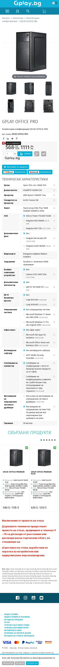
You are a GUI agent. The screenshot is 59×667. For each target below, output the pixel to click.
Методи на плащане (13, 620)
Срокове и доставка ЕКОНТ (16, 628)
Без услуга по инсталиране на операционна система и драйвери (39, 399)
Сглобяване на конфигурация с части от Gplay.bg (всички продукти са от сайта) (38, 367)
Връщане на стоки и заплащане (19, 636)
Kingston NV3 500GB (37, 222)
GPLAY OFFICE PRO (28, 21)
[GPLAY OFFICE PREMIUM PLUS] (43, 458)
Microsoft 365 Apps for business (36, 336)
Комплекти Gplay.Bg (28, 574)
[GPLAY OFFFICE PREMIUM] (15, 458)
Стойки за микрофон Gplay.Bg (20, 571)
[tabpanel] (15, 478)
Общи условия (11, 614)
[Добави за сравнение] (43, 153)
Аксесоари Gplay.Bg (29, 569)
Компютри (18, 18)
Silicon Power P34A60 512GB (38, 216)
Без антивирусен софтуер (38, 350)
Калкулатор (20, 172)
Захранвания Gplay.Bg (24, 583)
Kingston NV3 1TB (38, 228)
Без (27, 233)
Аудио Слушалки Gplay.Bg (46, 576)
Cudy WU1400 (36, 300)
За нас (7, 622)
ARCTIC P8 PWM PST (37, 288)
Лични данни (8, 663)
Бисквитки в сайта (13, 630)
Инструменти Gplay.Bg (17, 580)
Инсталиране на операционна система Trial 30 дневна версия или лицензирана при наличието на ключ (38, 412)
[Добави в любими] (36, 153)
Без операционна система (38, 309)
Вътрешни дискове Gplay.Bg (36, 580)
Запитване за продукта (16, 167)
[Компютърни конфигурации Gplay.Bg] (12, 158)
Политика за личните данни (17, 633)
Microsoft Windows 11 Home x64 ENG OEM (38, 315)
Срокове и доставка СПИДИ (16, 625)
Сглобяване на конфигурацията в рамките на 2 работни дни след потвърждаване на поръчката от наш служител (38, 383)
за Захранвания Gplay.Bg (41, 583)
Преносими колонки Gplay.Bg (25, 576)
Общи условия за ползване (17, 617)
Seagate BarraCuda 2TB (36, 239)
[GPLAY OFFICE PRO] (10, 88)
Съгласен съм (32, 663)
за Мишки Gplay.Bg (39, 571)
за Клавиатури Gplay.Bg (23, 578)
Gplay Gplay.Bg (15, 569)
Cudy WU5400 (36, 304)
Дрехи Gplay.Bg (42, 569)
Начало (6, 18)
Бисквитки (20, 663)
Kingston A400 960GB (38, 247)
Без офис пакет (33, 330)
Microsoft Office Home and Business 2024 (37, 344)
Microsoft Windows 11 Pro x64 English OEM (38, 323)
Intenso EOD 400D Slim (36, 275)
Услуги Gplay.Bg (8, 578)
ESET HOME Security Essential (35, 356)
